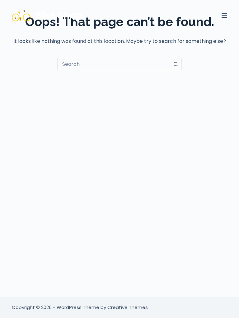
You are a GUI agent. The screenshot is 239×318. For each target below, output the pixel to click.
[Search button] (175, 64)
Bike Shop (58, 15)
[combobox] (114, 64)
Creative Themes (127, 307)
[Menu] (224, 15)
